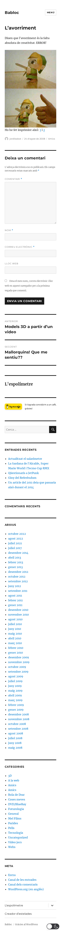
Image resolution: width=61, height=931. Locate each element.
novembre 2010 (18, 614)
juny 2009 (15, 686)
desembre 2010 (18, 609)
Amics (51, 138)
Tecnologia (15, 832)
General (13, 813)
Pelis (11, 828)
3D (10, 775)
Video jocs (15, 842)
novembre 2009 (18, 662)
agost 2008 (15, 733)
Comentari (13, 179)
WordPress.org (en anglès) (26, 889)
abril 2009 (15, 695)
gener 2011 (15, 605)
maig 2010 (15, 633)
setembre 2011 (17, 590)
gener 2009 (16, 709)
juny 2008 (15, 743)
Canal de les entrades (22, 879)
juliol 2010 (15, 624)
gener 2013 (15, 567)
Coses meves (16, 799)
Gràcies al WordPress (26, 924)
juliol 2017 (15, 548)
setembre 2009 (18, 671)
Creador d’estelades (18, 913)
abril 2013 (14, 557)
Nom (9, 230)
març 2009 (15, 700)
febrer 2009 (16, 705)
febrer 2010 (15, 648)
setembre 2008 (18, 728)
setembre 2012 (18, 581)
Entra (12, 875)
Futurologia (16, 809)
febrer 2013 (15, 562)
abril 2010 (14, 638)
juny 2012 (14, 586)
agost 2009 (15, 676)
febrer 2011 (15, 600)
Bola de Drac (16, 794)
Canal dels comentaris (23, 884)
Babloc (12, 12)
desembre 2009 (18, 657)
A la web (13, 780)
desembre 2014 (18, 552)
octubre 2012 (16, 576)
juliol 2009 (15, 681)
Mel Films (14, 818)
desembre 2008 (18, 714)
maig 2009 (15, 690)
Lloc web (11, 263)
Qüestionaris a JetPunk (23, 473)
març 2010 (15, 643)
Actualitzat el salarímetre (25, 458)
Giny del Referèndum (22, 477)
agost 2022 (15, 538)
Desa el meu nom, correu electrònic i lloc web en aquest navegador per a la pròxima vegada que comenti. (29, 286)
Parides (13, 823)
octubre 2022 (17, 533)
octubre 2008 (17, 724)
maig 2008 (15, 747)
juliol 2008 (15, 738)
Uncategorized (18, 837)
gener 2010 (15, 652)
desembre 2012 (18, 571)
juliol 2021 (15, 543)
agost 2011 (15, 595)
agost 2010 (15, 619)
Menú (50, 12)
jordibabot (15, 138)
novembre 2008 (18, 719)
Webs (11, 847)
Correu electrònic (20, 246)
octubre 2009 (17, 667)
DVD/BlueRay (17, 804)
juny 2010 (14, 629)
